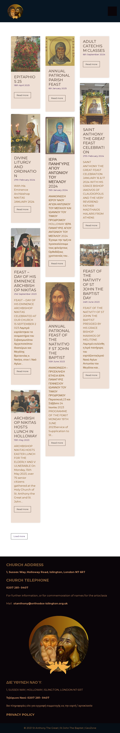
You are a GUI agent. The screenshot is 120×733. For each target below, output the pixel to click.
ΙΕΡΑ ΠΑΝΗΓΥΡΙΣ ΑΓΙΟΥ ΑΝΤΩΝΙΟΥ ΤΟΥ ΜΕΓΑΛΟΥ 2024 (59, 172)
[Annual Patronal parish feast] (60, 63)
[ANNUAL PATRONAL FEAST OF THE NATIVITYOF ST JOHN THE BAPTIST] (60, 318)
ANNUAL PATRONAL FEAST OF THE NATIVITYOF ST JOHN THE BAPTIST (59, 342)
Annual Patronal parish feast (59, 78)
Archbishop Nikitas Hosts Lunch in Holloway (25, 427)
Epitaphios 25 (24, 79)
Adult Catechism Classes (94, 46)
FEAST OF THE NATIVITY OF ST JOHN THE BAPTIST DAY (93, 284)
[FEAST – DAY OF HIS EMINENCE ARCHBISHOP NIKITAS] (25, 264)
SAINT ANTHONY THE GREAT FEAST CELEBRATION (94, 140)
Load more (19, 536)
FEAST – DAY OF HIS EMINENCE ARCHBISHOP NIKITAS (25, 281)
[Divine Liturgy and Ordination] (25, 150)
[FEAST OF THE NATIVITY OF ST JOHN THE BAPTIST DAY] (94, 263)
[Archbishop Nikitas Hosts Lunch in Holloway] (25, 410)
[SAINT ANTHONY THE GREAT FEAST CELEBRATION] (94, 122)
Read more (22, 95)
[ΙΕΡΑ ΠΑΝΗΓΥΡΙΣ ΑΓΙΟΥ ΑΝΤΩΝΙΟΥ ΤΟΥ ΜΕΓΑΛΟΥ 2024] (60, 152)
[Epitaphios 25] (25, 69)
